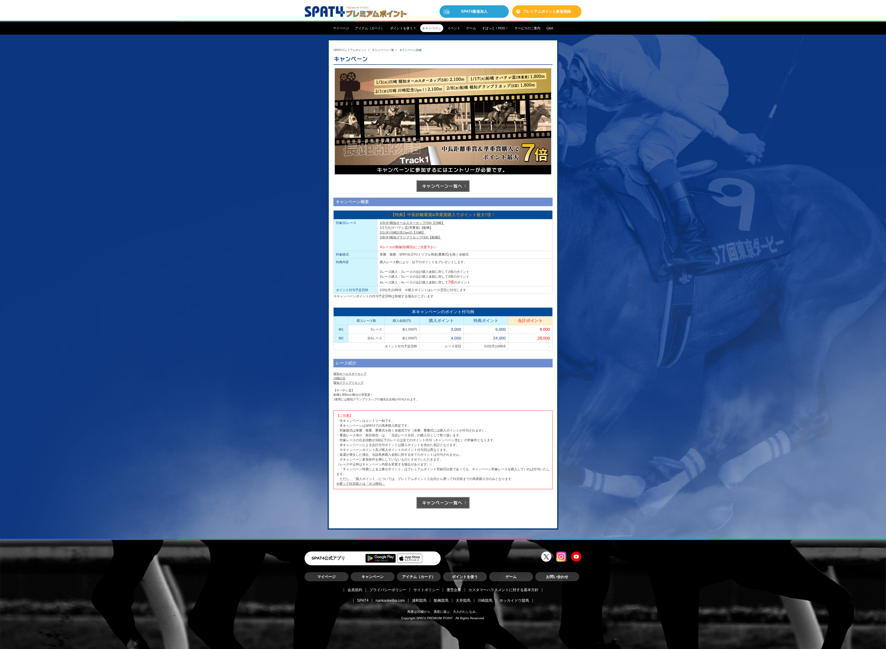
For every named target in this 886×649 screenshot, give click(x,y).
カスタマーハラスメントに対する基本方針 (503, 590)
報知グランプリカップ (348, 382)
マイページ (326, 577)
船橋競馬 (441, 600)
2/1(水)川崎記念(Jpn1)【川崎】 (402, 232)
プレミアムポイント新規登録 (547, 11)
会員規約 (354, 590)
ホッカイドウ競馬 (514, 600)
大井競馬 (463, 600)
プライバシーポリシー (387, 590)
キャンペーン (373, 577)
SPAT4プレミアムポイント (350, 50)
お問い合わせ (557, 577)
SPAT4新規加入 (474, 11)
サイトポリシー (426, 590)
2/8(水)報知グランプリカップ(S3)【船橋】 (410, 237)
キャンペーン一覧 (383, 50)
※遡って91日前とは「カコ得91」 (360, 483)
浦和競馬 (419, 600)
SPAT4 (362, 600)
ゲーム (511, 577)
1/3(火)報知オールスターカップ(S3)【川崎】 (412, 223)
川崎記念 (339, 378)
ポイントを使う (465, 577)
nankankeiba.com (390, 600)
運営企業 (453, 590)
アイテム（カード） (418, 577)
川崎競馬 (485, 600)
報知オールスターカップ (349, 373)
